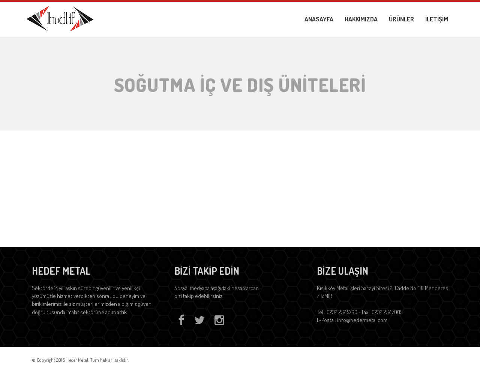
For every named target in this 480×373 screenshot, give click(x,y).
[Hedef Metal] (60, 17)
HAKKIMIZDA (361, 19)
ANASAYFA (318, 19)
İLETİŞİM (436, 19)
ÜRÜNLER (401, 19)
